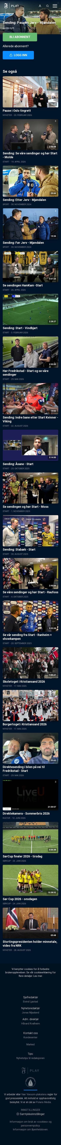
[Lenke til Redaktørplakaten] (30, 1082)
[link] (12, 6)
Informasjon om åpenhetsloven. (30, 1129)
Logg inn (20, 55)
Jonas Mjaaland (30, 1012)
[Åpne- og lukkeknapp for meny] (55, 6)
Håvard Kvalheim (30, 1023)
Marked (30, 1044)
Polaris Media (43, 1102)
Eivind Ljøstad (30, 1001)
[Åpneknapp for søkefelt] (47, 6)
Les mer (37, 976)
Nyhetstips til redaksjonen (30, 1058)
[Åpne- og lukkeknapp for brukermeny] (40, 6)
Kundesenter (30, 1037)
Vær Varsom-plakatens (34, 1094)
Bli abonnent (19, 37)
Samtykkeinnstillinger (32, 1114)
